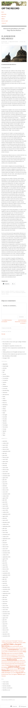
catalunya (21, 646)
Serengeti (5, 414)
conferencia (20, 648)
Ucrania (4, 429)
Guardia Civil (20, 656)
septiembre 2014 (6, 593)
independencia (9, 658)
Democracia (13, 651)
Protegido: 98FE (6, 358)
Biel (3, 372)
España (21, 653)
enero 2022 (5, 471)
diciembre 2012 (6, 634)
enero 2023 (5, 459)
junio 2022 (5, 463)
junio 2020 (5, 502)
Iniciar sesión (6, 683)
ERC (18, 653)
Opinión (4, 406)
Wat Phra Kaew (6, 674)
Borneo (10, 646)
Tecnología (5, 425)
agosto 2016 (5, 558)
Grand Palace (14, 656)
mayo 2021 (5, 483)
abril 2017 (5, 542)
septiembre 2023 (6, 451)
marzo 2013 (5, 627)
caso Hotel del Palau (15, 646)
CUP (6, 651)
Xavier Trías (11, 674)
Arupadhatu (7, 291)
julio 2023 (5, 453)
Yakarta (7, 293)
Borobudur (12, 291)
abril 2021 (5, 485)
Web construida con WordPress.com (8, 699)
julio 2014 (5, 597)
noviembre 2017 (6, 534)
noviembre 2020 (6, 493)
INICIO (2, 12)
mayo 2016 (5, 565)
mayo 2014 (5, 601)
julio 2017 (5, 540)
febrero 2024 (6, 449)
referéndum (11, 669)
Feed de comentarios (7, 687)
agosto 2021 (5, 477)
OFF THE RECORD (10, 8)
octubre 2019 (6, 512)
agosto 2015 (5, 577)
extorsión (3, 655)
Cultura (4, 384)
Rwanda (4, 410)
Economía (5, 388)
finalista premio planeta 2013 (12, 655)
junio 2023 (5, 455)
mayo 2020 (5, 504)
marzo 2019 (5, 520)
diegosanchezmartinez (13, 41)
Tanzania (5, 423)
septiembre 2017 (6, 538)
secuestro (16, 669)
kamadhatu (7, 292)
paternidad (13, 667)
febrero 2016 (6, 569)
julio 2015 (5, 579)
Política (4, 408)
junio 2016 (5, 563)
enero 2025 (5, 447)
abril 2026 (5, 441)
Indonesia (3, 292)
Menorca (5, 402)
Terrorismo (5, 427)
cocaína (17, 648)
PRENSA (3, 18)
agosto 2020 (5, 498)
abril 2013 (5, 625)
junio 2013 (5, 621)
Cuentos (4, 382)
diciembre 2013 (6, 611)
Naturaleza (5, 404)
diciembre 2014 (6, 587)
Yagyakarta (3, 293)
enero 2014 (5, 609)
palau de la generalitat (16, 665)
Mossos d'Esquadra (18, 663)
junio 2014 (5, 599)
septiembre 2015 (6, 575)
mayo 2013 (5, 623)
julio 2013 (5, 619)
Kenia (4, 396)
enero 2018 (5, 532)
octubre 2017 (6, 536)
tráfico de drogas (5, 672)
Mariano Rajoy (12, 663)
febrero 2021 (6, 489)
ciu (9, 648)
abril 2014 (5, 603)
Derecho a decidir (19, 651)
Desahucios (5, 386)
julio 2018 (5, 528)
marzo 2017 (5, 544)
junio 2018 (5, 530)
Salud (4, 412)
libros (8, 663)
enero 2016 (5, 571)
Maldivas (5, 400)
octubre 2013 (5, 615)
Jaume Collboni (20, 660)
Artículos (5, 368)
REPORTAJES (3, 14)
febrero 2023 (6, 457)
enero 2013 (5, 632)
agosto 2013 (5, 617)
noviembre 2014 (6, 589)
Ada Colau (21, 642)
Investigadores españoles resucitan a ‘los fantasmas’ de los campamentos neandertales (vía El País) (14, 348)
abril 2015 (5, 583)
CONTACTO (3, 23)
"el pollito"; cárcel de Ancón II (6, 641)
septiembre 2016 (6, 556)
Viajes (4, 435)
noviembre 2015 (6, 573)
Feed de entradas (7, 685)
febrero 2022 (6, 469)
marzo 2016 (5, 567)
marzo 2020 (5, 506)
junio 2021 (5, 481)
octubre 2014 (6, 591)
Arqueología (5, 366)
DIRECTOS (3, 16)
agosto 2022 (5, 461)
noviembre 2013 (6, 613)
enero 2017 (5, 548)
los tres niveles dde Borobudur (15, 292)
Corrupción (5, 380)
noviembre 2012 (6, 636)
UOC (22, 672)
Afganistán (5, 364)
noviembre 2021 (6, 475)
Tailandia (4, 420)
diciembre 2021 (6, 473)
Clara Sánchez (12, 648)
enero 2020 (5, 510)
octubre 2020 (6, 496)
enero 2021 (5, 491)
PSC (7, 669)
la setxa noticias (4, 663)
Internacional (6, 394)
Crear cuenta (6, 681)
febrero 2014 (6, 607)
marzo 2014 (5, 605)
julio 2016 (5, 560)
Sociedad (5, 416)
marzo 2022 (5, 467)
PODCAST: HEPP (4, 21)
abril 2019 (5, 518)
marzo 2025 (5, 445)
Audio (4, 370)
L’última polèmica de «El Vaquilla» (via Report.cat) (14, 352)
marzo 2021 (5, 487)
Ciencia (4, 374)
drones (11, 653)
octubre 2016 (6, 554)
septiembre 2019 (6, 514)
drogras (8, 653)
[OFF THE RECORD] (14, 2)
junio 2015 (5, 581)
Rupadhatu (23, 292)
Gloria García (8, 656)
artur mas (8, 644)
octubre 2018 (6, 524)
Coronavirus (5, 378)
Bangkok (18, 644)
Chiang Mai (4, 648)
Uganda (4, 431)
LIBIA (4, 398)
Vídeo (4, 433)
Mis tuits (3, 334)
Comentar (21, 316)
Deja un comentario (5, 43)
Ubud (15, 672)
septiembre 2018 (6, 526)
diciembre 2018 (6, 522)
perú (21, 667)
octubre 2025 (6, 443)
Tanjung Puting (14, 670)
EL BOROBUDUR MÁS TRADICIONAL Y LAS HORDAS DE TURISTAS (21, 322)
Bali (14, 644)
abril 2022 (5, 465)
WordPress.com (6, 690)
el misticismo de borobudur (19, 291)
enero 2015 (5, 585)
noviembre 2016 (6, 552)
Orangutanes (8, 665)
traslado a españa (21, 670)
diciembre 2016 (6, 550)
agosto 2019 (5, 516)
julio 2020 (5, 500)
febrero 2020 (6, 508)
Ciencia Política (6, 376)
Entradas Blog (23, 41)
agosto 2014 (5, 595)
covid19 (21, 650)
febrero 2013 (6, 630)
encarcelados (14, 653)
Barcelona (5, 646)
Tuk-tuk (12, 672)
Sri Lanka (5, 418)
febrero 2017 (6, 546)
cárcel (8, 651)
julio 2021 (5, 479)
